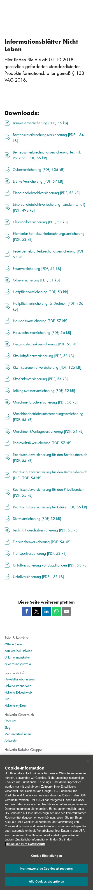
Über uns (10, 720)
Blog (7, 727)
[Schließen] (88, 761)
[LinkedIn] (46, 611)
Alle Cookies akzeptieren (46, 881)
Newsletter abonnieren (20, 679)
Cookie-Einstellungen (46, 855)
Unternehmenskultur (17, 657)
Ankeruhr (11, 740)
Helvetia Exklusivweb (18, 692)
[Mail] (66, 611)
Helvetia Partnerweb (18, 685)
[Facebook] (26, 611)
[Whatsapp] (56, 611)
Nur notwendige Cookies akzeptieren (46, 868)
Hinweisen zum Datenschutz (25, 844)
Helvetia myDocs (15, 705)
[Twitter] (36, 611)
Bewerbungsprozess (18, 663)
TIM (7, 698)
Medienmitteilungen (18, 734)
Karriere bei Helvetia (18, 650)
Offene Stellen (14, 644)
